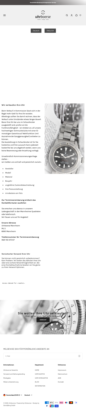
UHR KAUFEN (40, 374)
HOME (37, 370)
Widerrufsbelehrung (10, 382)
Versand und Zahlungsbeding (14, 374)
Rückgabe (7, 378)
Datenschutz (62, 374)
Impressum (62, 370)
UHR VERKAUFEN (41, 378)
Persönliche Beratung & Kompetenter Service (43, 2)
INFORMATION (40, 386)
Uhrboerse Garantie (10, 370)
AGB (59, 378)
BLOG (37, 382)
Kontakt (61, 382)
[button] (80, 15)
